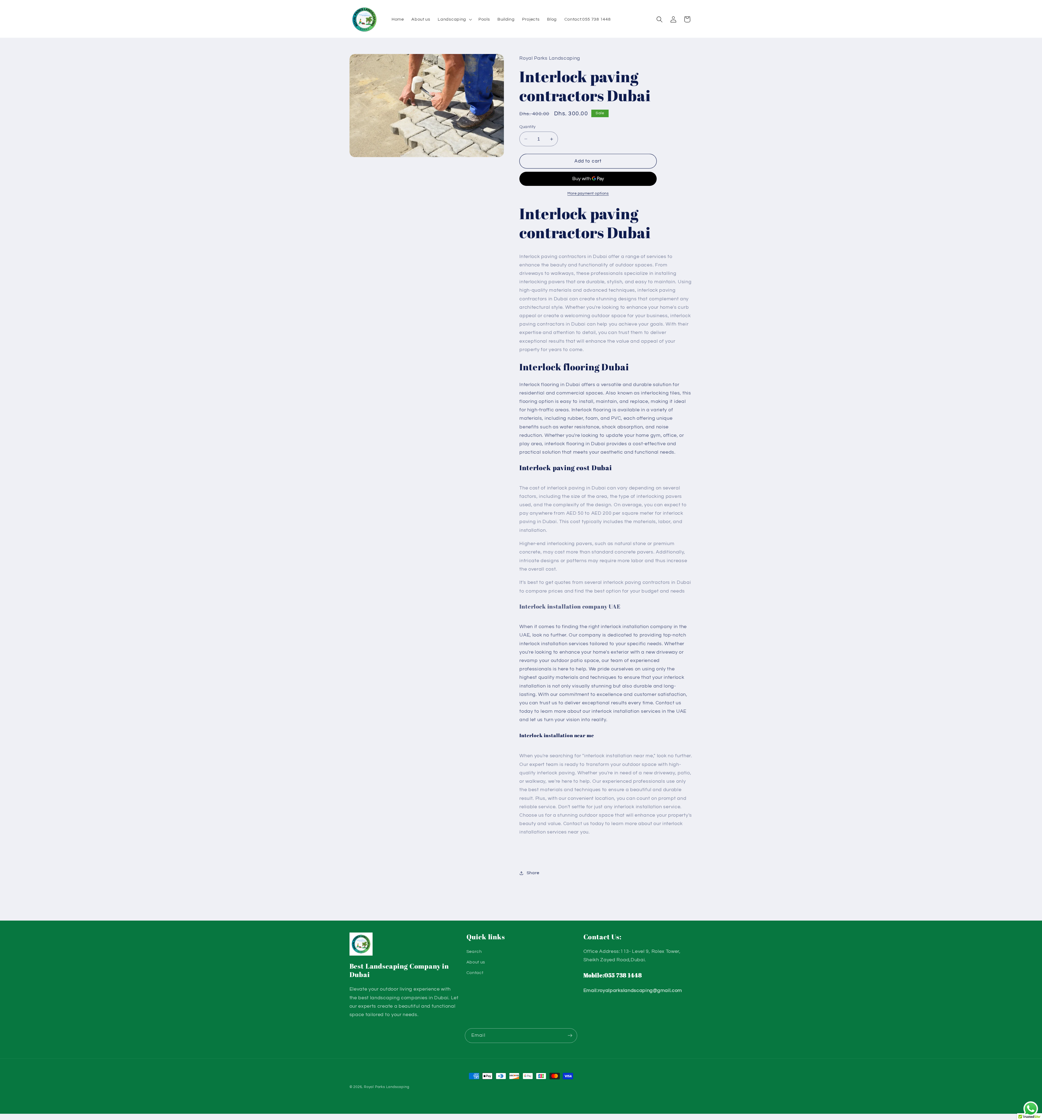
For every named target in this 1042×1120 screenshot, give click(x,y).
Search (474, 951)
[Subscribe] (570, 1035)
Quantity (527, 127)
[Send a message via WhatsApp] (1030, 1108)
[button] (454, 19)
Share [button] (533, 873)
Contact (475, 973)
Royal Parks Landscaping (386, 1087)
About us (475, 962)
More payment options (588, 194)
